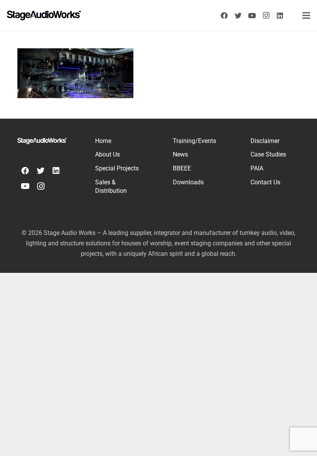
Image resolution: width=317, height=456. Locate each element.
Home (103, 141)
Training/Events (194, 141)
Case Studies (268, 154)
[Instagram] (266, 15)
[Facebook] (224, 15)
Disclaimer (265, 141)
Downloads (188, 182)
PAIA (257, 168)
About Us (107, 154)
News (180, 154)
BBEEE (182, 168)
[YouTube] (252, 15)
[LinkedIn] (280, 15)
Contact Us (265, 182)
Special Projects (117, 168)
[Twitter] (238, 15)
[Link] (44, 15)
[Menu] (306, 15)
